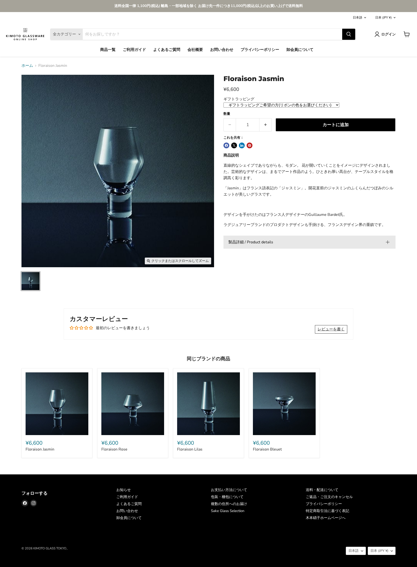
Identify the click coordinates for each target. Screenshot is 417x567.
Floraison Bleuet (267, 449)
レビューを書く (331, 329)
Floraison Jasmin (40, 449)
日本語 (357, 17)
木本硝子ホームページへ (326, 517)
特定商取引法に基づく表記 (327, 510)
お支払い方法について (229, 489)
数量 (226, 114)
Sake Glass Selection (227, 510)
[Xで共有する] (234, 145)
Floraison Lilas (189, 449)
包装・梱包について (227, 496)
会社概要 (195, 49)
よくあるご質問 (166, 49)
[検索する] (348, 34)
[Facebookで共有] (226, 145)
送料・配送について (322, 489)
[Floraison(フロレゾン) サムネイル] (30, 281)
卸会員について (299, 49)
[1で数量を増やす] (265, 124)
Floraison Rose (114, 449)
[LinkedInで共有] (242, 145)
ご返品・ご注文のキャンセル (329, 496)
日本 (383, 17)
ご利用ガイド (134, 49)
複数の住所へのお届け (229, 503)
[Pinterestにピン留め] (249, 145)
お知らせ (123, 489)
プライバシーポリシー (260, 49)
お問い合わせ (221, 49)
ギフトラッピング (238, 99)
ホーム (27, 65)
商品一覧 (108, 49)
